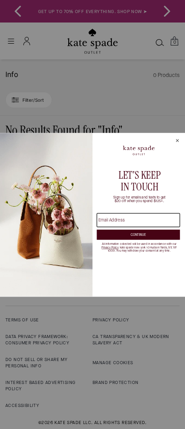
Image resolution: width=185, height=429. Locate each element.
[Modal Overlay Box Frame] (92, 215)
